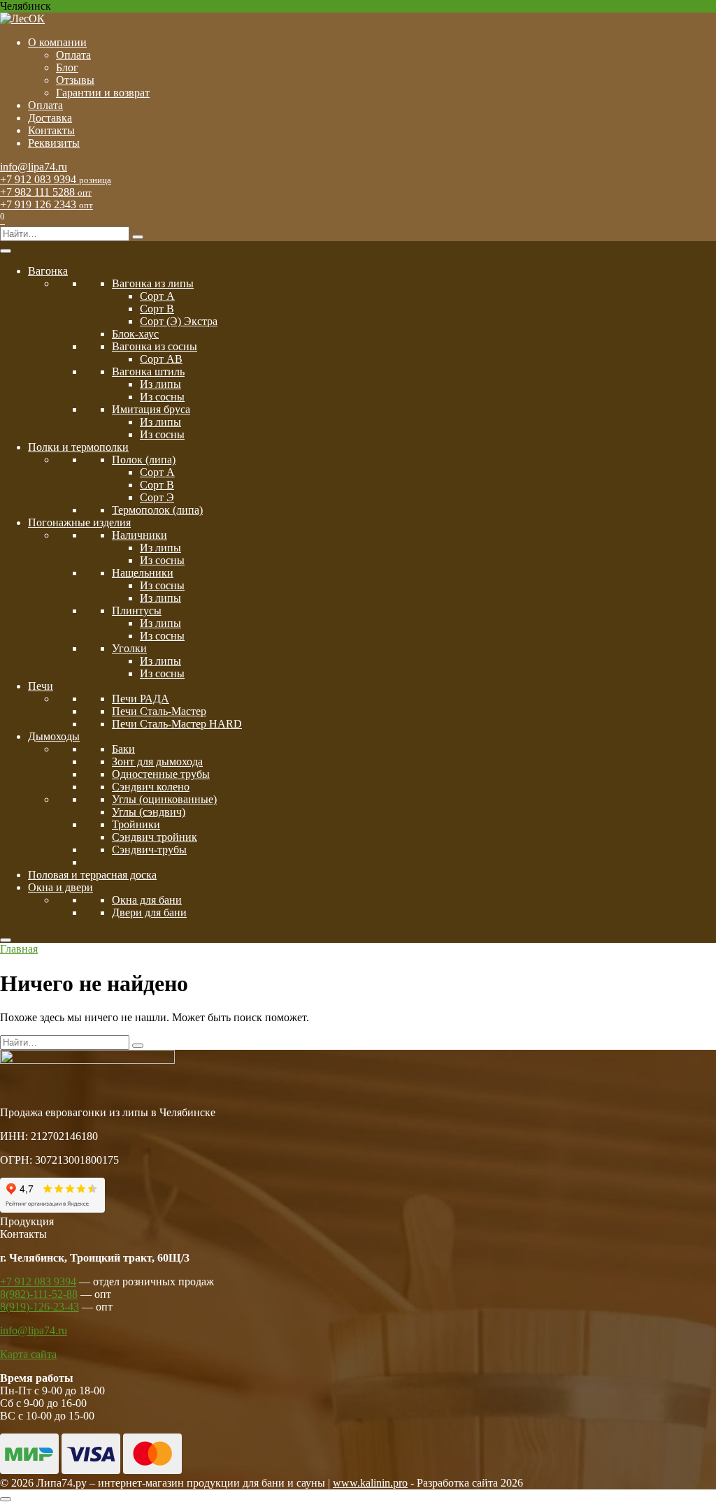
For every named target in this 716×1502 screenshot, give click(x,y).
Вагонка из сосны (154, 346)
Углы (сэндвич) (148, 812)
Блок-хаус (135, 334)
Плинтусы (137, 610)
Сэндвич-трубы (149, 849)
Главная (19, 949)
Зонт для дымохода (157, 761)
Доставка (50, 118)
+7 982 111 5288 (46, 192)
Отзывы (75, 80)
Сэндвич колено (150, 787)
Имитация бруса (151, 409)
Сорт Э (157, 497)
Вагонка (48, 271)
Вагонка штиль (148, 371)
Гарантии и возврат (103, 93)
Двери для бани (149, 912)
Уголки (129, 648)
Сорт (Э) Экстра (178, 321)
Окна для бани (147, 900)
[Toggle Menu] (5, 251)
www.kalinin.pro (370, 1483)
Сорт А (157, 296)
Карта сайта (28, 1354)
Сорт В (157, 309)
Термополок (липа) (157, 510)
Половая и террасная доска (92, 875)
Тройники (136, 824)
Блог (67, 67)
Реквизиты (54, 143)
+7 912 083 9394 (55, 179)
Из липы (160, 384)
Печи (40, 686)
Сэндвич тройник (154, 837)
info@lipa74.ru (33, 167)
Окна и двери (60, 887)
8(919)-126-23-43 (39, 1307)
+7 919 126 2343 (46, 204)
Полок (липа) (144, 459)
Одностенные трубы (161, 774)
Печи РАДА (140, 699)
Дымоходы (54, 736)
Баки (123, 749)
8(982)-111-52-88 (39, 1294)
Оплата (73, 55)
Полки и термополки (78, 447)
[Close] (5, 940)
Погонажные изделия (79, 522)
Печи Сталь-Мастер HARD (177, 724)
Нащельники (142, 573)
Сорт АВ (161, 359)
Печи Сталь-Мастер (159, 711)
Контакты (51, 130)
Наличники (139, 535)
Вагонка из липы (153, 283)
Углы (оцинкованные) (164, 799)
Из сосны (162, 397)
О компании (57, 42)
